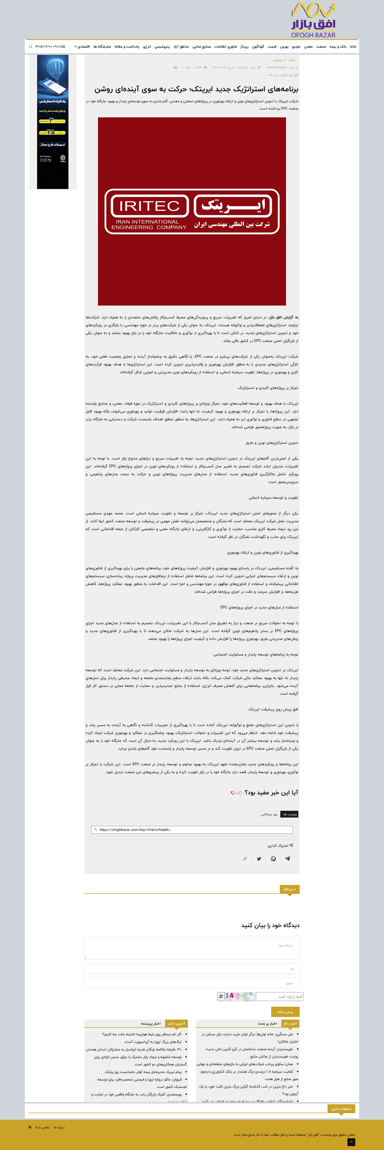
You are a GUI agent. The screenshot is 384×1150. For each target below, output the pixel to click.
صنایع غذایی (202, 46)
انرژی (147, 46)
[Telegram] (287, 858)
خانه (353, 46)
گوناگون (258, 46)
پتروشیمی (162, 46)
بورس (284, 46)
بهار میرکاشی (269, 814)
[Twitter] (259, 858)
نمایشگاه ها (102, 46)
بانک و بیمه (338, 46)
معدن (308, 46)
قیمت (272, 46)
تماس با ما (43, 1127)
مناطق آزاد (181, 46)
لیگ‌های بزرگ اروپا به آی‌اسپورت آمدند (153, 1042)
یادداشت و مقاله (127, 46)
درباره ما (59, 1127)
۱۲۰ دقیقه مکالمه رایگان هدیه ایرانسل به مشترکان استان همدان (134, 1049)
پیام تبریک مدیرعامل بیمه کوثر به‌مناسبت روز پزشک (143, 1072)
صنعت (321, 46)
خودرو (296, 46)
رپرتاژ (244, 46)
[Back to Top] (351, 1142)
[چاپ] (175, 67)
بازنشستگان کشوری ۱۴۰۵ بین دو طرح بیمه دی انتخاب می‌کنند (247, 1101)
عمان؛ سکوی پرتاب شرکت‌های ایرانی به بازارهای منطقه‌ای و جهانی (245, 1064)
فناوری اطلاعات (225, 46)
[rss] (30, 1127)
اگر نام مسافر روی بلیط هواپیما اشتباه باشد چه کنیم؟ (142, 1034)
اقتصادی (83, 46)
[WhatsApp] (273, 858)
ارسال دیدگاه (285, 1012)
